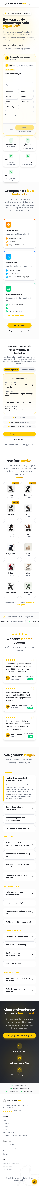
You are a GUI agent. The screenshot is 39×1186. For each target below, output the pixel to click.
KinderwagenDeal (11, 370)
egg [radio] (22, 107)
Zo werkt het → (19, 440)
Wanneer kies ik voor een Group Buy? (18, 855)
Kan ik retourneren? (13, 964)
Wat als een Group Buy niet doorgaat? (16, 876)
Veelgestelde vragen (10, 1148)
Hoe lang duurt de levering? (16, 945)
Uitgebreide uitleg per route (19, 331)
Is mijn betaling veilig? (14, 903)
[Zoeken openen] (29, 3)
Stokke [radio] (23, 96)
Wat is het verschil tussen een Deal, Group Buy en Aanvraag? (18, 844)
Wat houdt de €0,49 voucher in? (18, 922)
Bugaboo (6, 1123)
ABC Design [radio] (10, 107)
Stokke (5, 1126)
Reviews (6, 1151)
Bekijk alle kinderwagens (12, 45)
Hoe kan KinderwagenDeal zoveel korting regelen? (16, 779)
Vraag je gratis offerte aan (19, 434)
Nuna (5, 1129)
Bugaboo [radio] (9, 91)
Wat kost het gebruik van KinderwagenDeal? (15, 819)
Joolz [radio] (23, 91)
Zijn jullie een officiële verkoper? (18, 828)
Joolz (5, 1120)
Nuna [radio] (8, 102)
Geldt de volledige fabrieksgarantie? (13, 954)
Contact (6, 1154)
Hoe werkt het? (8, 1145)
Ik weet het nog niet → (13, 115)
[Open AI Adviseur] (34, 1181)
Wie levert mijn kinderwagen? (17, 936)
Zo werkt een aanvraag (14, 315)
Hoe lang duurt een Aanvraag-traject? (18, 865)
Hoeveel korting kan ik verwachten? (14, 808)
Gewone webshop (27, 370)
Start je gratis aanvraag (17, 1035)
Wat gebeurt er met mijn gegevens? (15, 990)
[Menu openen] (33, 3)
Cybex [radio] (8, 96)
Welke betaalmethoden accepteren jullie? (15, 893)
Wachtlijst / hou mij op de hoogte (15, 1136)
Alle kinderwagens (9, 1132)
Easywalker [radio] (25, 102)
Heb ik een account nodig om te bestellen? (18, 979)
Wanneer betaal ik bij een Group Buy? (18, 912)
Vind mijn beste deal (18, 325)
